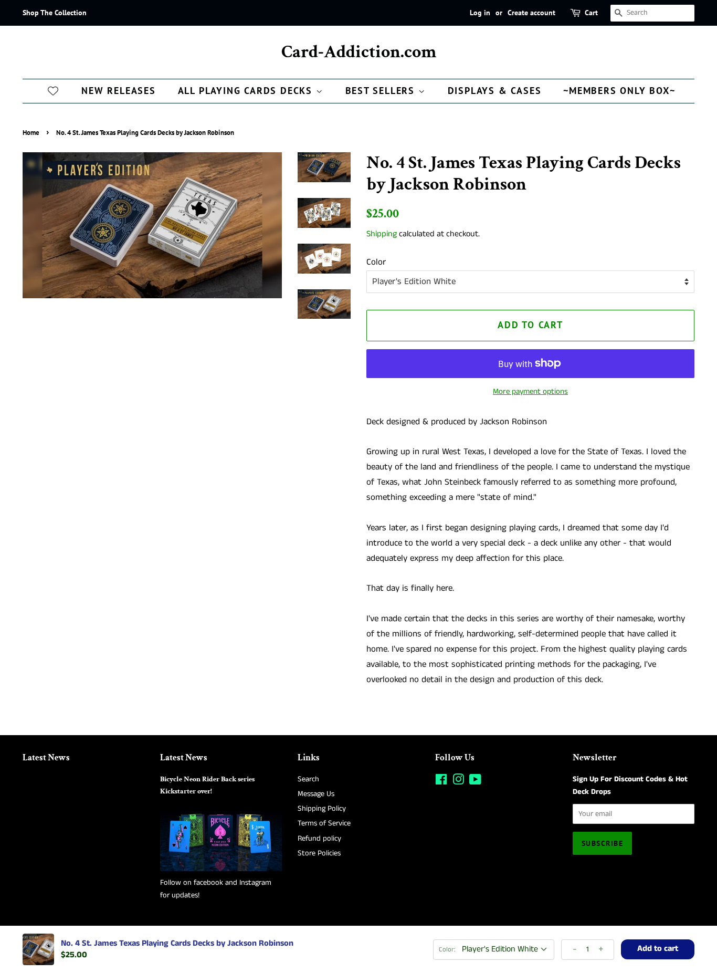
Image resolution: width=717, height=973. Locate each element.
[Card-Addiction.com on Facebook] (441, 782)
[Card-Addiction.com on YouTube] (475, 782)
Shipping (381, 234)
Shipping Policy (322, 808)
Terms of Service (324, 823)
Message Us (316, 794)
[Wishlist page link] (53, 90)
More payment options (530, 391)
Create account (531, 12)
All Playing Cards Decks (247, 91)
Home (31, 132)
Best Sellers (381, 91)
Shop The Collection (55, 12)
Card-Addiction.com (358, 52)
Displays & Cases (495, 91)
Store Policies (319, 853)
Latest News (46, 757)
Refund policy (319, 838)
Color (376, 262)
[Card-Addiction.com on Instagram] (458, 782)
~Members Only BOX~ (619, 91)
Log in (480, 12)
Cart (591, 12)
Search (308, 779)
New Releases (118, 91)
